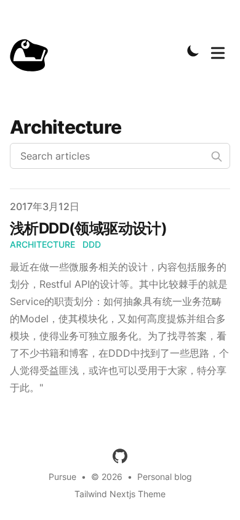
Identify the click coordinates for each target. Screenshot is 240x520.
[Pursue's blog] (33, 50)
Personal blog (164, 476)
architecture (42, 244)
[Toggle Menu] (218, 50)
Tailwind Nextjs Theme (120, 494)
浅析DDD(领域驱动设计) (88, 228)
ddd (91, 244)
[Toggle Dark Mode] (193, 50)
